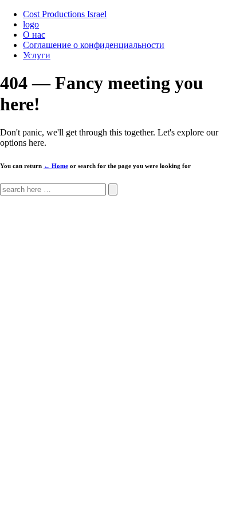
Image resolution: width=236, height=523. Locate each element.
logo (31, 24)
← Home (56, 165)
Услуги (36, 55)
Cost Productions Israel (65, 14)
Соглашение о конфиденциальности (93, 45)
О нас (34, 34)
